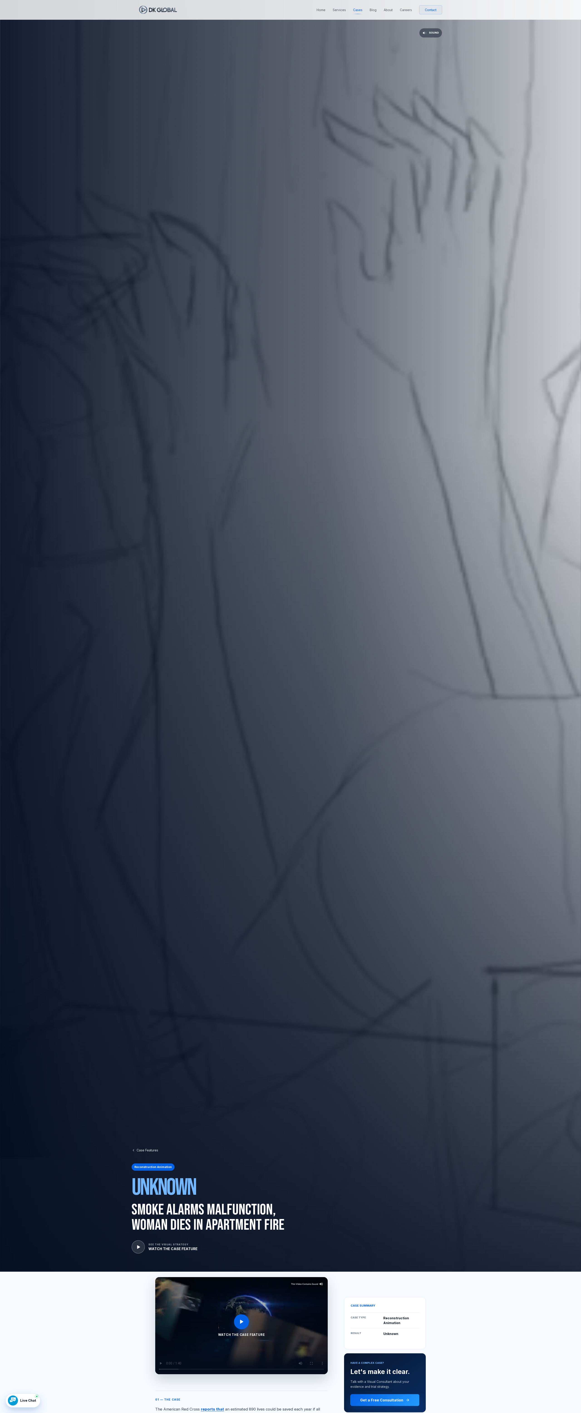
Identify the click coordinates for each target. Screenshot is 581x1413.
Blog (373, 10)
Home (321, 10)
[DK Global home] (158, 10)
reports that (212, 1409)
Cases (357, 10)
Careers (406, 10)
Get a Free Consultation (381, 1400)
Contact (430, 10)
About (388, 10)
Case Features (147, 1150)
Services (339, 10)
